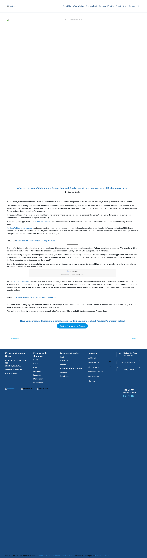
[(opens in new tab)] (10, 469)
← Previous (14, 339)
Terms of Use (67, 555)
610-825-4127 (14, 374)
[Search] (138, 6)
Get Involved (91, 6)
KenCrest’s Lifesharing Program (72, 326)
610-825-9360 (16, 370)
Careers (131, 6)
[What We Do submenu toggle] (110, 361)
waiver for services (42, 221)
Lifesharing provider (20, 282)
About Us (67, 6)
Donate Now (121, 6)
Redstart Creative (102, 555)
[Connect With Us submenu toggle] (110, 371)
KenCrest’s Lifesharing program (19, 228)
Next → (135, 339)
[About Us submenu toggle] (110, 357)
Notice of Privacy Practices (49, 555)
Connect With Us (106, 6)
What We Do (78, 6)
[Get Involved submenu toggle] (110, 366)
